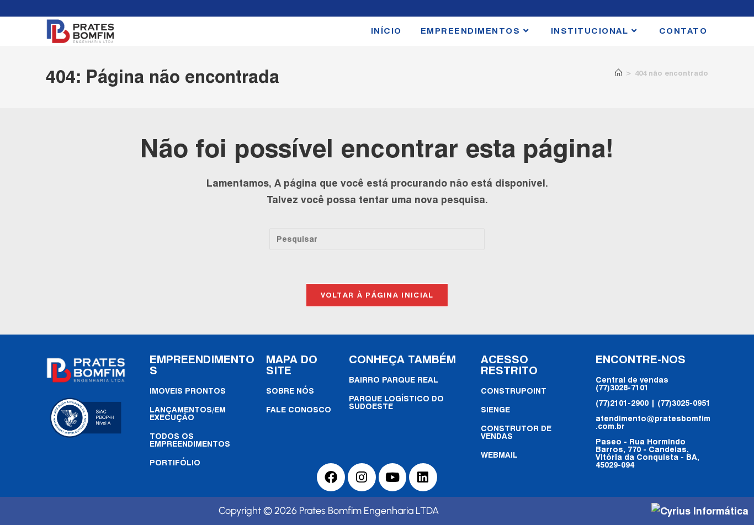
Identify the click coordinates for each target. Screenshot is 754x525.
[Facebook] (331, 477)
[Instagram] (362, 477)
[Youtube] (393, 477)
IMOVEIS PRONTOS (188, 390)
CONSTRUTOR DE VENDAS (516, 432)
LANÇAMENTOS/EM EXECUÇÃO (188, 413)
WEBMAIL (499, 454)
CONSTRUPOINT (513, 390)
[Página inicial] (618, 72)
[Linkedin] (423, 477)
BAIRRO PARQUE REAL (393, 379)
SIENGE (495, 409)
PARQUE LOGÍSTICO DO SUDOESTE (396, 402)
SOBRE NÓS (290, 390)
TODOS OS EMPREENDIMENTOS (190, 439)
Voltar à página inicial (377, 294)
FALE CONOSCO (298, 409)
